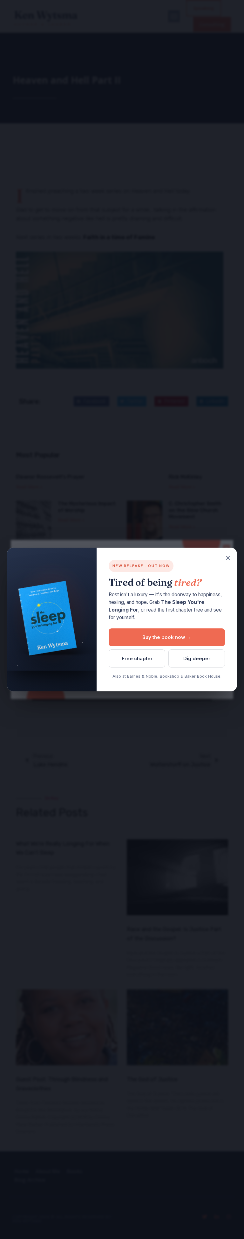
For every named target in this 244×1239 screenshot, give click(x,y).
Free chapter (137, 658)
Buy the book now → (166, 637)
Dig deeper (196, 658)
